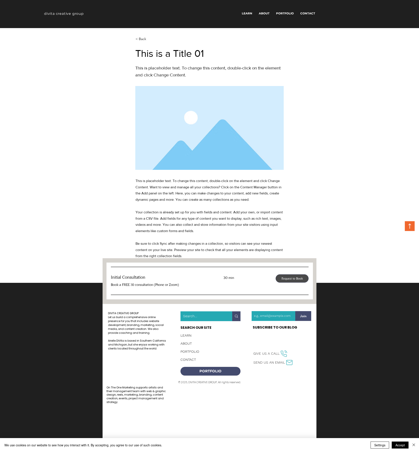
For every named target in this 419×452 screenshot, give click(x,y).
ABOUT (186, 343)
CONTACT (188, 360)
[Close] (413, 445)
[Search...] (236, 316)
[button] (150, 39)
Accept (400, 445)
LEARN (185, 335)
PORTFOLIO (189, 351)
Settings (379, 445)
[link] (162, 277)
